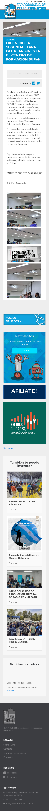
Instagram (12, 777)
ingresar (10, 690)
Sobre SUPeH (10, 745)
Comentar (8, 448)
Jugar (24, 350)
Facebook (11, 773)
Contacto (7, 749)
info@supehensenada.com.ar (19, 803)
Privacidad (8, 757)
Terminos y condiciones (14, 753)
